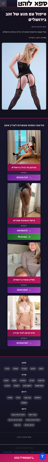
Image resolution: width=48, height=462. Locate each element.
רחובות (16, 386)
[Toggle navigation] (3, 3)
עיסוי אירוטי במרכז (32, 420)
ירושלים (32, 37)
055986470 (22, 230)
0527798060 (22, 458)
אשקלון (24, 403)
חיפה (41, 368)
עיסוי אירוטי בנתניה (38, 452)
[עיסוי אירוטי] (32, 3)
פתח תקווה (39, 386)
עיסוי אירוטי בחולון (21, 452)
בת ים (32, 380)
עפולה (15, 368)
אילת (18, 398)
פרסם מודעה (29, 425)
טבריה (24, 368)
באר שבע (27, 398)
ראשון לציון (27, 386)
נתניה (6, 380)
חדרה (7, 368)
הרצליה (22, 380)
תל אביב (41, 380)
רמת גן (7, 386)
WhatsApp (22, 236)
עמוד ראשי (32, 415)
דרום (38, 37)
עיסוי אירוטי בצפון (18, 415)
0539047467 (22, 343)
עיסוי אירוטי (27, 437)
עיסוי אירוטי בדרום (39, 26)
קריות (33, 368)
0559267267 (22, 177)
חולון (14, 380)
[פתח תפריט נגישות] (42, 456)
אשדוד (10, 398)
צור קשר (17, 425)
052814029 (22, 290)
